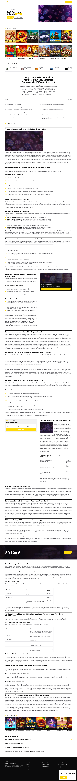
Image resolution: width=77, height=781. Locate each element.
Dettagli (56, 288)
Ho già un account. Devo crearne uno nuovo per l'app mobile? (17, 747)
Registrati (68, 1)
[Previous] (68, 20)
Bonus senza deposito (29, 1)
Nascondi (70, 99)
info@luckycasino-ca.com (62, 764)
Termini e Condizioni (45, 762)
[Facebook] (61, 767)
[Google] (64, 767)
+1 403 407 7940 (61, 762)
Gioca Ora (10, 17)
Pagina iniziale (8, 23)
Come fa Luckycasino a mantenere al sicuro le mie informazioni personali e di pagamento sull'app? (24, 751)
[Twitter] (59, 767)
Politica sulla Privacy (45, 764)
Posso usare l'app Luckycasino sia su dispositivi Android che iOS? (18, 739)
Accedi (28, 769)
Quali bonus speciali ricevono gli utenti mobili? (14, 743)
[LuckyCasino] (7, 2)
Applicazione (13, 1)
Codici (22, 1)
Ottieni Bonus (19, 17)
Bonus (18, 1)
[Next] (70, 20)
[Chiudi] (74, 771)
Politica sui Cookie (45, 766)
